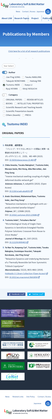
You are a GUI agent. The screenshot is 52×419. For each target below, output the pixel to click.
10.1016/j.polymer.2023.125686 (23, 215)
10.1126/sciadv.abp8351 (19, 191)
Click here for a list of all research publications (29, 51)
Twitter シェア (37, 294)
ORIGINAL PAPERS (14, 99)
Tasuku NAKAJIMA (33, 77)
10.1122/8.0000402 (17, 242)
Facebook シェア (18, 294)
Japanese (40, 11)
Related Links (17, 397)
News (18, 11)
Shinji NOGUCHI (29, 88)
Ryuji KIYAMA (12, 88)
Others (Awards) (13, 115)
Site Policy (30, 397)
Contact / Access (28, 11)
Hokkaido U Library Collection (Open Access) (25, 273)
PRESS (28, 115)
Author (12, 72)
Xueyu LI (28, 85)
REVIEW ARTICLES (35, 99)
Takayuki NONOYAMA (15, 81)
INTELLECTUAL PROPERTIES (30, 103)
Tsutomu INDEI (13, 85)
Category (13, 95)
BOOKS (9, 103)
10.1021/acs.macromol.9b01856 (23, 277)
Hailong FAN (35, 81)
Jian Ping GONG (13, 77)
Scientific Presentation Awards (19, 111)
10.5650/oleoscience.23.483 (21, 160)
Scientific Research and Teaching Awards (24, 107)
